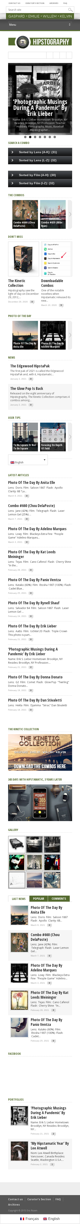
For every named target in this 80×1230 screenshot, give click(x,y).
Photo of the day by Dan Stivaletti (35, 700)
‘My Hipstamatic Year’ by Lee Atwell (50, 1145)
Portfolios (16, 1099)
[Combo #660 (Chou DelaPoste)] (25, 214)
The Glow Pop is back (26, 388)
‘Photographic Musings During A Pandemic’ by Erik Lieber (40, 107)
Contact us (14, 3)
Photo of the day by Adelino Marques (52, 345)
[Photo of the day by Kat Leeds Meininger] (19, 1009)
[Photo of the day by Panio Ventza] (19, 1036)
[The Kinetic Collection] (23, 276)
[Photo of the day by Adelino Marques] (53, 335)
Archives (53, 3)
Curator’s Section (34, 3)
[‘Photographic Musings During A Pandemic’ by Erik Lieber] (19, 1124)
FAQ (65, 3)
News (11, 357)
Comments (59, 898)
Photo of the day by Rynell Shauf (34, 602)
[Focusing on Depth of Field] (53, 437)
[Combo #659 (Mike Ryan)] (53, 214)
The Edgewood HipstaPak (30, 366)
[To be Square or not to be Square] (25, 437)
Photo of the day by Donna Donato (35, 677)
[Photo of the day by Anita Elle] (25, 335)
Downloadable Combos (52, 283)
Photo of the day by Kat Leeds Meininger (32, 554)
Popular (38, 898)
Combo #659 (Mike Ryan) (51, 224)
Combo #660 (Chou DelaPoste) (24, 224)
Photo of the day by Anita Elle (24, 345)
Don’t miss (15, 237)
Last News (19, 899)
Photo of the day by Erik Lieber (32, 626)
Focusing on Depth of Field (51, 446)
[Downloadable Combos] (56, 276)
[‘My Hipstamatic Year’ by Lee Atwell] (19, 1159)
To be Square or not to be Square (24, 446)
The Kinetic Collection (16, 283)
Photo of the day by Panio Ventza (34, 579)
